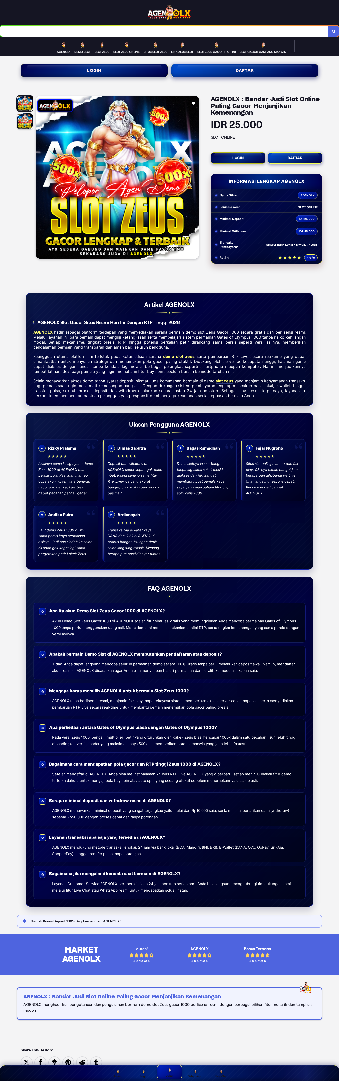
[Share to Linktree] (54, 1062)
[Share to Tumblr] (96, 1062)
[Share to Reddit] (82, 1062)
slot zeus (224, 380)
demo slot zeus (178, 356)
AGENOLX (43, 332)
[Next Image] (195, 178)
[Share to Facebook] (40, 1062)
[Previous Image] (40, 178)
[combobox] (164, 31)
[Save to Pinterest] (68, 1062)
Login (94, 70)
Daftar (245, 70)
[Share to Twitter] (27, 1062)
